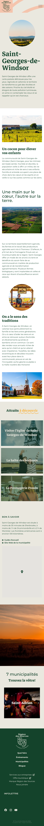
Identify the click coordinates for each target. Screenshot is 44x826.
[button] (22, 571)
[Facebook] (5, 810)
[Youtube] (15, 810)
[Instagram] (10, 810)
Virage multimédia (27, 822)
